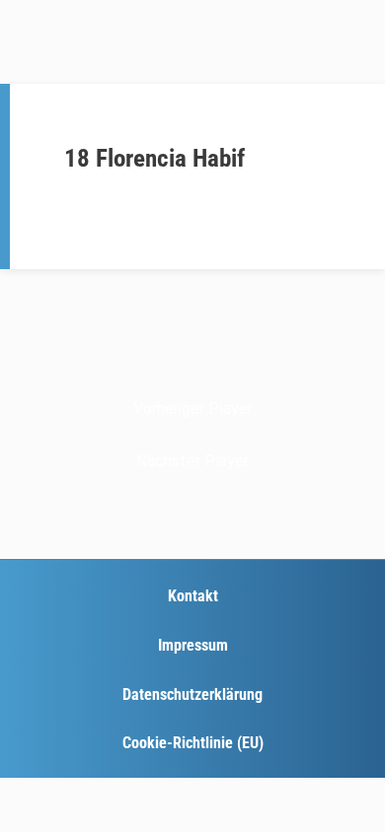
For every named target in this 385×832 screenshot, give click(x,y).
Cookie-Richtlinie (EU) (193, 742)
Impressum (193, 645)
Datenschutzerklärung (192, 694)
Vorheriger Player (193, 408)
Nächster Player (192, 460)
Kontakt (193, 596)
